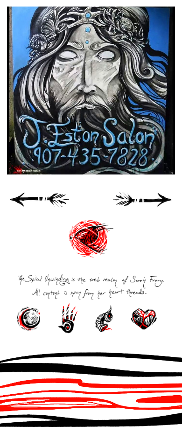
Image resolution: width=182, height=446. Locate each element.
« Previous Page (40, 203)
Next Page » (142, 203)
